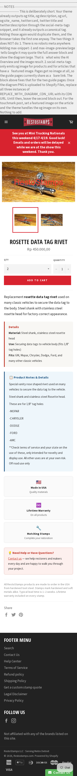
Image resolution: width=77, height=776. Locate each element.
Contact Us (12, 655)
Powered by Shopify (46, 756)
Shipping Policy (15, 681)
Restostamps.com (24, 756)
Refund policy (14, 674)
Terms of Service (16, 668)
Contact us (15, 558)
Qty (6, 259)
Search (9, 648)
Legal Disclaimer (15, 694)
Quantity (59, 260)
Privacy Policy (13, 700)
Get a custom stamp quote (23, 687)
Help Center (12, 661)
